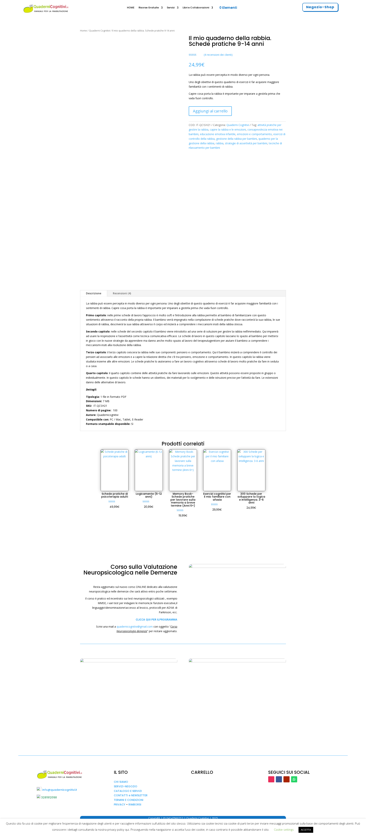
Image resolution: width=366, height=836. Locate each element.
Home (83, 30)
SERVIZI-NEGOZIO (125, 786)
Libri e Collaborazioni (196, 7)
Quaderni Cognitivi (99, 30)
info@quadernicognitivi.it (59, 790)
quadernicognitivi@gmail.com (135, 626)
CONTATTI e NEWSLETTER (131, 795)
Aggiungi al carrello (210, 111)
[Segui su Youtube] (286, 779)
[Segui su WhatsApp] (294, 779)
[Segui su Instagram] (271, 779)
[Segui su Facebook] (279, 779)
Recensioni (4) (122, 293)
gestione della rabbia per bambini (236, 138)
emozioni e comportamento (254, 134)
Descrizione (93, 293)
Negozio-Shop (320, 7)
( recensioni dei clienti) (218, 54)
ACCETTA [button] (306, 829)
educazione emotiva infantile (217, 134)
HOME (130, 7)
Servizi (171, 7)
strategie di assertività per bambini (246, 143)
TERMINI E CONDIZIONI (128, 800)
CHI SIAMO (121, 782)
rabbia (219, 143)
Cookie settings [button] (284, 829)
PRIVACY (119, 804)
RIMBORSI (134, 804)
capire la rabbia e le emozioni (228, 129)
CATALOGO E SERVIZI (128, 791)
